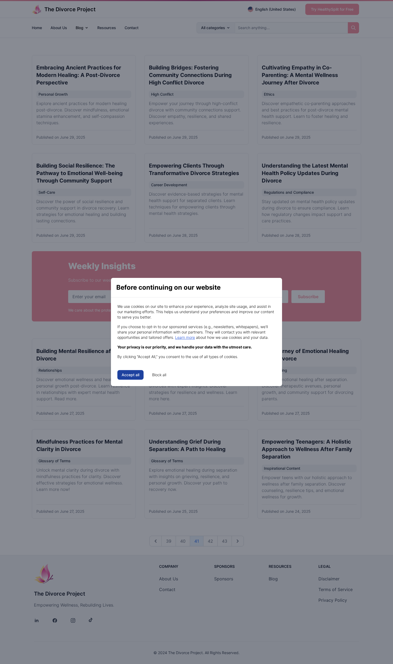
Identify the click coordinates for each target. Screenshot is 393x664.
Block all (159, 374)
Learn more (185, 337)
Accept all (130, 374)
